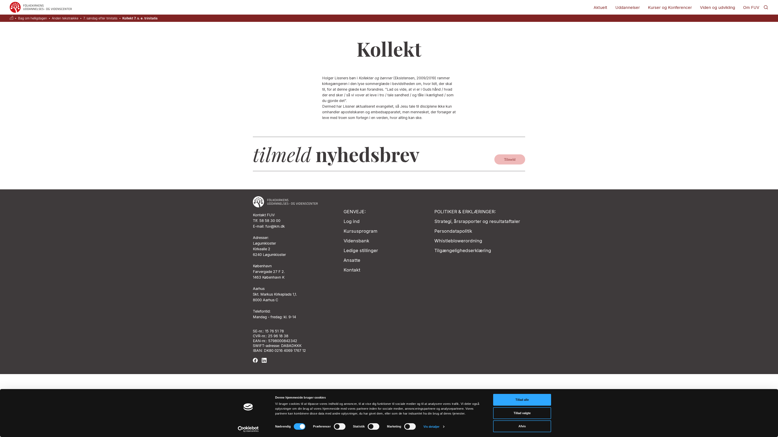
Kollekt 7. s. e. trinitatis (140, 18)
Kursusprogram (360, 231)
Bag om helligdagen (32, 18)
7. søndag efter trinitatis (100, 18)
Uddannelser (627, 7)
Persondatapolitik (453, 231)
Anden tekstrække (65, 18)
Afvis (522, 426)
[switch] (339, 426)
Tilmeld (509, 159)
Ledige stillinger (361, 250)
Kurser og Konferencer (670, 7)
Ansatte (352, 260)
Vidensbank (356, 240)
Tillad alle (522, 399)
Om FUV (751, 7)
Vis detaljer (431, 426)
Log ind (352, 221)
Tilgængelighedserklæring (462, 250)
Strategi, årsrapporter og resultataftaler (477, 221)
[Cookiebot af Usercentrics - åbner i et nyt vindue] (248, 429)
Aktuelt (600, 7)
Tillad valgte (522, 413)
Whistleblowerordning (458, 240)
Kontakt (352, 269)
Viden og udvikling (717, 7)
